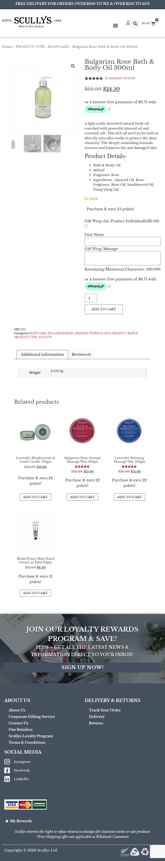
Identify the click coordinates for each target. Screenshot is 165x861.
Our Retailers (20, 729)
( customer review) (120, 78)
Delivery (97, 716)
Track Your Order (105, 710)
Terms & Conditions (27, 742)
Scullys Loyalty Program (31, 736)
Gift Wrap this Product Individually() (122, 221)
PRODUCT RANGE (125, 333)
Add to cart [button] (35, 497)
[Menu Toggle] (115, 25)
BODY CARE (58, 47)
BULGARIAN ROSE (60, 333)
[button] (135, 23)
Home (7, 47)
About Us (17, 710)
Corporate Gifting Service (32, 716)
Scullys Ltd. (47, 850)
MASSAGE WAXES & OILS (93, 333)
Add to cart (103, 309)
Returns (96, 723)
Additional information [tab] (42, 354)
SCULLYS (45, 337)
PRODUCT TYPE (30, 47)
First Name (94, 234)
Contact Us (18, 723)
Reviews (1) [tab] (81, 354)
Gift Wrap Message (101, 248)
